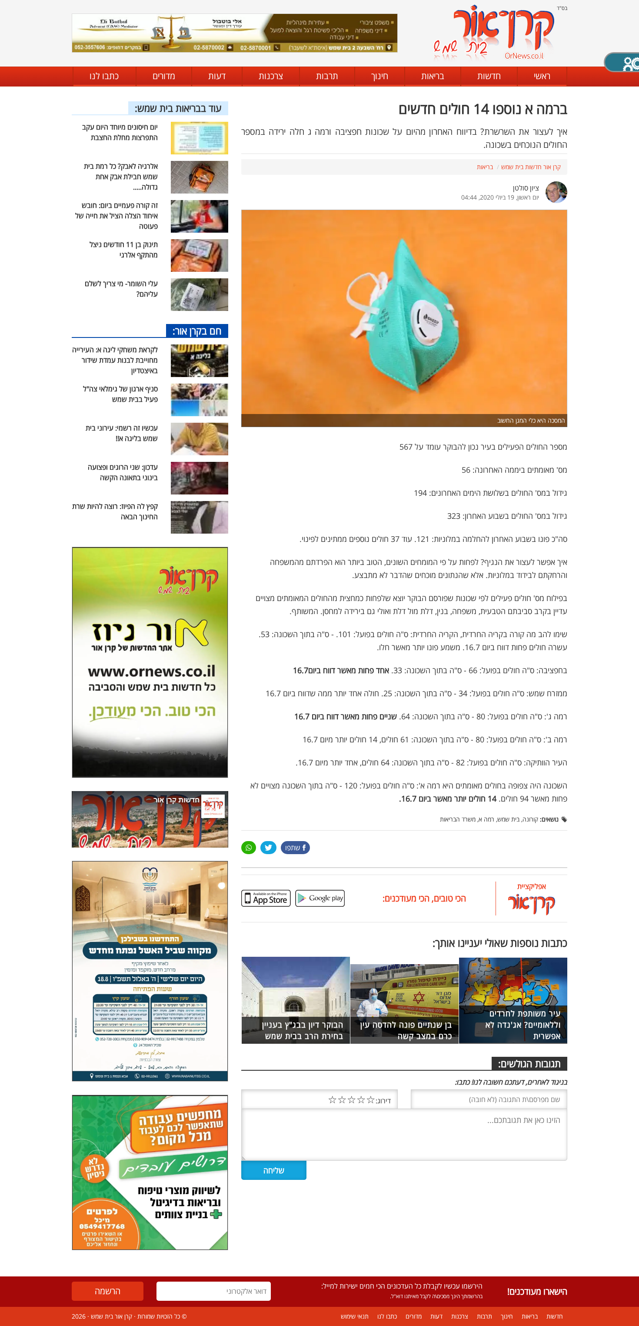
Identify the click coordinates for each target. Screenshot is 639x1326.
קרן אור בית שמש (111, 1316)
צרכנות (271, 76)
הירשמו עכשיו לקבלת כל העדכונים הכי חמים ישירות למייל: (402, 1286)
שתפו (292, 847)
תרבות (327, 76)
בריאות (432, 76)
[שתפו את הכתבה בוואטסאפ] (248, 847)
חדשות (489, 76)
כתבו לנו (104, 76)
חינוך (379, 76)
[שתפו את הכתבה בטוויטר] (268, 847)
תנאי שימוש (355, 1316)
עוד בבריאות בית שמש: (178, 107)
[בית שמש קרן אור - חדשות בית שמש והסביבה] (493, 33)
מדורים (164, 76)
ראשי (542, 76)
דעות (217, 76)
